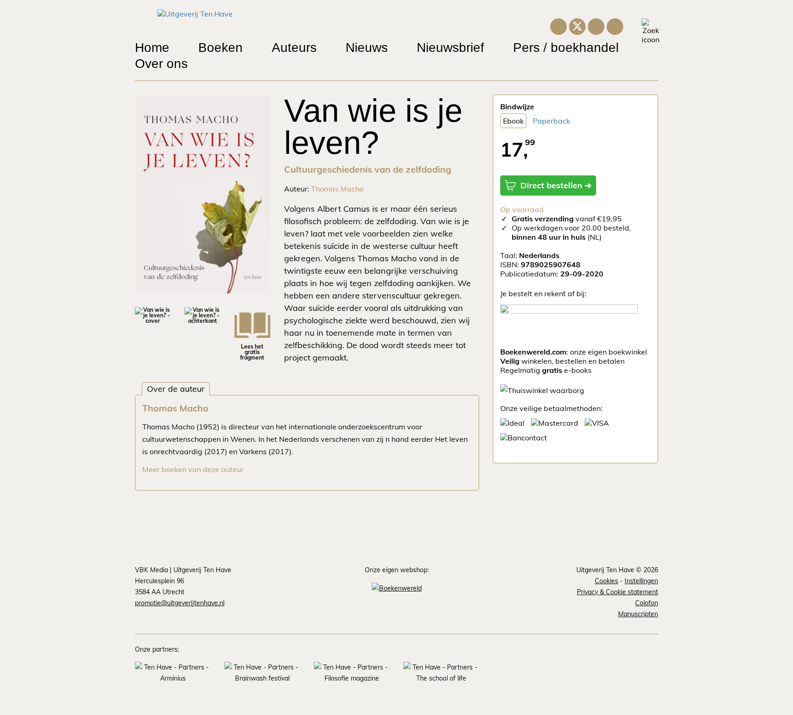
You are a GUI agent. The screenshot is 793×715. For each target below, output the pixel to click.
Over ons (161, 63)
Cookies (606, 581)
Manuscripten (638, 614)
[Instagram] (558, 25)
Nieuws (367, 47)
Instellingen (641, 581)
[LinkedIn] (596, 25)
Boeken (220, 47)
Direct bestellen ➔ (556, 185)
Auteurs (294, 47)
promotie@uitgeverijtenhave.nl (179, 603)
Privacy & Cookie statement (617, 592)
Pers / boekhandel (566, 47)
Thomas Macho (337, 188)
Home (152, 47)
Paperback (551, 120)
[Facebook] (615, 25)
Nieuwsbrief (450, 47)
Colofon (646, 603)
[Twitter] (577, 25)
